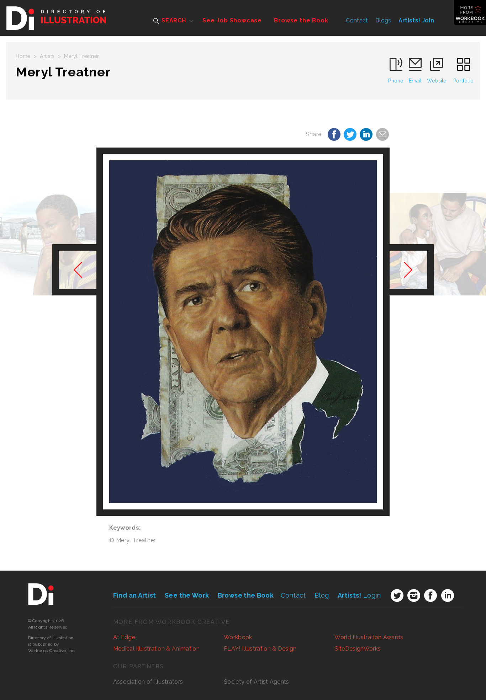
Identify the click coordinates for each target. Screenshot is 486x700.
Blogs (383, 20)
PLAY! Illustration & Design (260, 648)
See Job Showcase (232, 20)
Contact (357, 20)
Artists (47, 56)
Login (359, 595)
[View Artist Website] (242, 331)
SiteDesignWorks (357, 648)
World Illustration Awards (368, 637)
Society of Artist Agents (256, 681)
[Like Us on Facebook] (430, 595)
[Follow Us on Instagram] (413, 595)
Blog (322, 595)
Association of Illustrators (148, 681)
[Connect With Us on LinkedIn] (447, 595)
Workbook (238, 637)
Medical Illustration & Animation (156, 648)
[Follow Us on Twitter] (397, 595)
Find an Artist (134, 595)
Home (23, 56)
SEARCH (173, 20)
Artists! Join (416, 20)
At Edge (124, 637)
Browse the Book (301, 20)
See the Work (187, 595)
